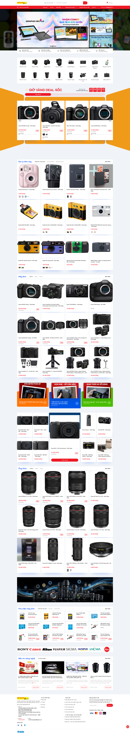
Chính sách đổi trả (69, 709)
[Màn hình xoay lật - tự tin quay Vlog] (97, 390)
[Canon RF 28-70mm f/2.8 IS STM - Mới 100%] (29, 549)
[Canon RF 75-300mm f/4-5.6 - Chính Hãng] (53, 549)
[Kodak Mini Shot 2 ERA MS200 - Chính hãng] (53, 211)
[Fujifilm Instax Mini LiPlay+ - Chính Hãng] (77, 176)
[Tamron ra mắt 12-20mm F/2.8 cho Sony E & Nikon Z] (101, 667)
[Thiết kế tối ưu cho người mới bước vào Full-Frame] (65, 390)
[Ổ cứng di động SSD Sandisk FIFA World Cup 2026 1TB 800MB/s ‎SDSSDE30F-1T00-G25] (22, 637)
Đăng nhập (43, 699)
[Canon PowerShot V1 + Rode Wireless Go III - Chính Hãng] (101, 324)
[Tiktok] (21, 725)
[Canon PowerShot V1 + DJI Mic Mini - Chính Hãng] (29, 358)
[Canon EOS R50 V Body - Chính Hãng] (28, 112)
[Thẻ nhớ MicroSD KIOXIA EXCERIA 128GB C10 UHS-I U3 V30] (46, 627)
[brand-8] (107, 649)
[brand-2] (35, 649)
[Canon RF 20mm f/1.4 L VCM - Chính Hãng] (101, 516)
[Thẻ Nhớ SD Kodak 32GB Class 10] (46, 616)
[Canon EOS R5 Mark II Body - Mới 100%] (29, 324)
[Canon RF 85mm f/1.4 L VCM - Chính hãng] (29, 483)
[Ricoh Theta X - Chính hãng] (88, 420)
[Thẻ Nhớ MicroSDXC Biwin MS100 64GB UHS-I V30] (94, 616)
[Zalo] (24, 725)
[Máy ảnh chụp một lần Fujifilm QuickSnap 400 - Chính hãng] (77, 247)
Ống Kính (22, 468)
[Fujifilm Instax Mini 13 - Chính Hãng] (29, 176)
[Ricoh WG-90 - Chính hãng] (104, 420)
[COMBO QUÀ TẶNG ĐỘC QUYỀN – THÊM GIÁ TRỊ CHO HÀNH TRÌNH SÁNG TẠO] (77, 667)
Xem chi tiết (36, 687)
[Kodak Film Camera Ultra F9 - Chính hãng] (29, 247)
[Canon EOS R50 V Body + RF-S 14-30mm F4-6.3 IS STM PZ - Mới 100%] (77, 324)
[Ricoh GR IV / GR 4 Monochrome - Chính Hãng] (65, 430)
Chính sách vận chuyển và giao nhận (73, 702)
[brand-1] (23, 649)
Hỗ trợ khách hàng (45, 697)
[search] (85, 2)
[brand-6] (83, 649)
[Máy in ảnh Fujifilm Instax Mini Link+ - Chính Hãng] (101, 176)
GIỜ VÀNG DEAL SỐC (45, 90)
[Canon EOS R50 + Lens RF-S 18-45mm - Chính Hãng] (53, 112)
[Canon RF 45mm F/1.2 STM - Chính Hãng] (53, 516)
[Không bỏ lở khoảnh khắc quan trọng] (33, 390)
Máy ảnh (22, 276)
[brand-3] (47, 649)
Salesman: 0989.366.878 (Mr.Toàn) (72, 716)
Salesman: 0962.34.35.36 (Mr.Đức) (73, 719)
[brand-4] (59, 649)
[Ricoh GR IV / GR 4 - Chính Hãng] (40, 420)
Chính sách (67, 697)
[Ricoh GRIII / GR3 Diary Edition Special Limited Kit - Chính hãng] (104, 445)
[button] (20, 120)
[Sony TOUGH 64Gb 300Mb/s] (70, 616)
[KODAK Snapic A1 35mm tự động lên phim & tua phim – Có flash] (101, 247)
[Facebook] (18, 725)
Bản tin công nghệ (26, 658)
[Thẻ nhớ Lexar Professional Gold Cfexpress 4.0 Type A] (22, 616)
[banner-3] (53, 30)
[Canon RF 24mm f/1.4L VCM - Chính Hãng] (77, 516)
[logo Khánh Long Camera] (29, 698)
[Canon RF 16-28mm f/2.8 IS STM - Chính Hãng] (77, 483)
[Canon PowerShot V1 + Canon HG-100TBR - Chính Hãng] (53, 358)
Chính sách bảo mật (69, 707)
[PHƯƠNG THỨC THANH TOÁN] (101, 713)
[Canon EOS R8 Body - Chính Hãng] (101, 112)
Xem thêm (107, 161)
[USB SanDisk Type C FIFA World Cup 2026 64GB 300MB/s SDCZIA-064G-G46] (94, 627)
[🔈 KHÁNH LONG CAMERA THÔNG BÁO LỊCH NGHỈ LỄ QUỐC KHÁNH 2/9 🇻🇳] (29, 667)
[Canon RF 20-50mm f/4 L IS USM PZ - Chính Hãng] (53, 483)
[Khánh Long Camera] (22, 3)
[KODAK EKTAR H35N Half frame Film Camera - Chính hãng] (101, 211)
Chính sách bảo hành (69, 712)
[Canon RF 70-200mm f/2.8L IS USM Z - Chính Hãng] (77, 549)
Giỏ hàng (43, 704)
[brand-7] (95, 649)
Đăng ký (43, 707)
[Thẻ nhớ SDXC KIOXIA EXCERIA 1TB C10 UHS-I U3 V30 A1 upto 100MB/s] (70, 627)
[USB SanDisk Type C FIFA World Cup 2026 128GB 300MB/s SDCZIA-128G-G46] (70, 637)
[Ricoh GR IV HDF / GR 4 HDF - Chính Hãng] (24, 420)
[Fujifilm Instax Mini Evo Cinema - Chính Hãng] (53, 176)
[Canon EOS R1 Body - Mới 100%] (101, 291)
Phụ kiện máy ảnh (26, 608)
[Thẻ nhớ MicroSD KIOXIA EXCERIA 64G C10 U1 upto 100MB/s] (22, 627)
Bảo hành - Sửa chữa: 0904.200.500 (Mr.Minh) (75, 721)
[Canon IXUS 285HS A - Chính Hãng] (77, 291)
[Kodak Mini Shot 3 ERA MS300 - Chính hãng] (77, 211)
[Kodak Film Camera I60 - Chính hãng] (53, 247)
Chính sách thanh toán (70, 704)
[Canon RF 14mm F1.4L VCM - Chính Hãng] (101, 483)
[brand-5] (71, 649)
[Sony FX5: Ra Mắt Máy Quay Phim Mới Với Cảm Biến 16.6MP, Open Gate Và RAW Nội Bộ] (53, 667)
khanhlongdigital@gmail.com (35, 719)
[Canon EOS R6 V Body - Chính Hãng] (29, 291)
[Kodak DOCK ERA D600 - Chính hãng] (29, 211)
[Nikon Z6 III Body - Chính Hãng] (77, 112)
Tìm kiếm (43, 702)
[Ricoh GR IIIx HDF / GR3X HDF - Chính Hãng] (24, 445)
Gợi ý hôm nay (25, 161)
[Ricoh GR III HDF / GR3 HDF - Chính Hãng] (40, 445)
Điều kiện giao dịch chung (70, 699)
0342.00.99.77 (21, 719)
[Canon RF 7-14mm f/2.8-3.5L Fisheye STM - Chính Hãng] (29, 516)
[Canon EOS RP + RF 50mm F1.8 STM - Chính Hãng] (53, 324)
